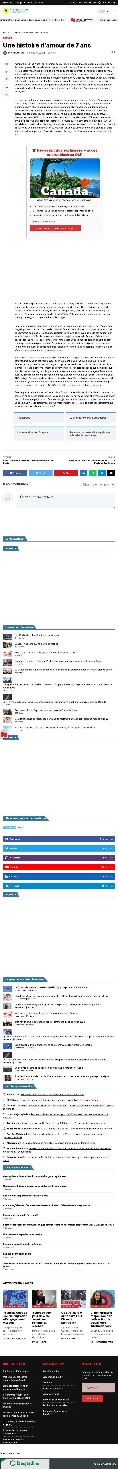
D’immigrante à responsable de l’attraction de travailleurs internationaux (101, 1319)
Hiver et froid (70, 1306)
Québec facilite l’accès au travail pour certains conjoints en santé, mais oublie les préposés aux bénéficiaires (58, 1036)
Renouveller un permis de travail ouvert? (25, 1195)
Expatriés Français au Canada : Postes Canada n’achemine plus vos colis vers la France (59, 661)
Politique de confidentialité (55, 1399)
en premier (107, 484)
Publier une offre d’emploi (16, 1371)
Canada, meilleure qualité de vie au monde (36, 644)
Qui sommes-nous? (52, 1377)
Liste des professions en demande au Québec (15, 1387)
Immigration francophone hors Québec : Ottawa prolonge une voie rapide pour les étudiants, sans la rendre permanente (57, 686)
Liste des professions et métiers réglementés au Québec (19, 1414)
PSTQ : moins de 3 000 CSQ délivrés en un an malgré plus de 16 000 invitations (55, 727)
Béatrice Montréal (16, 1339)
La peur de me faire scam (17, 1254)
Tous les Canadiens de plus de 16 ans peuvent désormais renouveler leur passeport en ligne (62, 1076)
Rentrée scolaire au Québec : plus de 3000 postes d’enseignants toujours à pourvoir (58, 1004)
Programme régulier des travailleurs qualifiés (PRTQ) (17, 1396)
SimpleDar (41, 1342)
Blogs (15, 32)
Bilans (7, 1306)
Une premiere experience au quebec (23, 1234)
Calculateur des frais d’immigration (13, 1441)
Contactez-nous (50, 1394)
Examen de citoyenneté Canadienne (15, 1432)
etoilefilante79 (16, 53)
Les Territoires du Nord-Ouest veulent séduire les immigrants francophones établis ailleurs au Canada (54, 702)
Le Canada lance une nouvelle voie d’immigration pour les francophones (51, 987)
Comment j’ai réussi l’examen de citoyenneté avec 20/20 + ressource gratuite (46, 1205)
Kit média (47, 1382)
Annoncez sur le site (52, 1388)
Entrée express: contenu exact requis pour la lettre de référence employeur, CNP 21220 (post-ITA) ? (58, 1225)
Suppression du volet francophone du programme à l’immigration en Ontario (53, 1045)
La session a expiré (10, 1453)
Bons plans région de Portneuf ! (20, 1215)
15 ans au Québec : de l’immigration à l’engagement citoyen (15, 1317)
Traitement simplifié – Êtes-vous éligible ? (19, 1423)
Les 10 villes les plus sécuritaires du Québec (37, 635)
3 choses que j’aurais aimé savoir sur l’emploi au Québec (41, 1319)
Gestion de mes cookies (54, 1405)
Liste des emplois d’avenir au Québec (17, 1405)
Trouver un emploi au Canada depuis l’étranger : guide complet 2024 (50, 1021)
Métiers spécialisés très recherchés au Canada (15, 1378)
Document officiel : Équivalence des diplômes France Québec (46, 710)
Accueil (6, 32)
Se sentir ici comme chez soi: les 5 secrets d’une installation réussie (49, 1067)
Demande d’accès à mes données (55, 1413)
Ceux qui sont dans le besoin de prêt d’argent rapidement (35, 1176)
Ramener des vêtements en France (22, 1244)
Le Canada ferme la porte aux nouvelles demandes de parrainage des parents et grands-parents (64, 669)
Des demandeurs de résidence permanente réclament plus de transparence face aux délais (61, 719)
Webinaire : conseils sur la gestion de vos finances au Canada (46, 652)
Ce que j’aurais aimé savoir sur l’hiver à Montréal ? (72, 1317)
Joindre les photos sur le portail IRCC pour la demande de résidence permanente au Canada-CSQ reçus (56, 1264)
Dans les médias (50, 1371)
